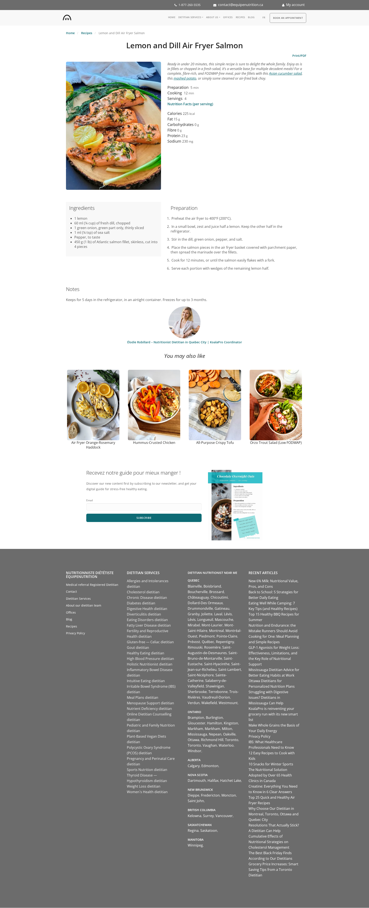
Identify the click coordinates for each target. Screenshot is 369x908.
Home (171, 17)
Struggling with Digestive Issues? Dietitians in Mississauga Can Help (268, 697)
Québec (208, 641)
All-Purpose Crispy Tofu (215, 442)
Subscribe (144, 518)
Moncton (228, 795)
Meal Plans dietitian (142, 697)
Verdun (194, 702)
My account (295, 4)
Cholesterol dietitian (143, 592)
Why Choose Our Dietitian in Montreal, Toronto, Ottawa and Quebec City (274, 814)
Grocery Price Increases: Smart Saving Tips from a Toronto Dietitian (273, 869)
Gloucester (196, 723)
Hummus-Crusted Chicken (154, 442)
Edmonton (209, 765)
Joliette (206, 614)
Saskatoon (208, 830)
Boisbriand (212, 586)
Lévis (228, 614)
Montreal (216, 630)
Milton (227, 728)
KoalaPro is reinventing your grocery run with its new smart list (273, 714)
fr (263, 17)
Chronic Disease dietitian (147, 597)
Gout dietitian (138, 647)
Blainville (195, 586)
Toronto (231, 739)
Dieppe (193, 795)
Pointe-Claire (227, 636)
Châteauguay (198, 597)
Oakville (229, 734)
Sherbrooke (197, 691)
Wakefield (209, 702)
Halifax (213, 780)
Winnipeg (195, 845)
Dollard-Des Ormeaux (205, 603)
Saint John (196, 800)
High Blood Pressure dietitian (150, 658)
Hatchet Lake (230, 780)
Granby (194, 614)
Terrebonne (218, 691)
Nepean (215, 734)
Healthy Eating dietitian (145, 653)
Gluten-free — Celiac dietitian (150, 642)
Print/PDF (299, 56)
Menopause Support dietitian (150, 703)
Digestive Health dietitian (147, 608)
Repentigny (225, 641)
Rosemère (212, 647)
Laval (218, 614)
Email (89, 500)
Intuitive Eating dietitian (146, 680)
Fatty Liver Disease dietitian (149, 625)
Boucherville (198, 591)
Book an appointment (288, 17)
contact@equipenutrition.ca (240, 4)
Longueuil (205, 619)
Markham (195, 728)
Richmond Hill (212, 739)
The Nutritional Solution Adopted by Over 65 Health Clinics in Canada (270, 775)
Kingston (231, 723)
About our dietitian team (83, 605)
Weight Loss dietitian (143, 786)
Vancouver (224, 815)
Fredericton (210, 795)
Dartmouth (197, 780)
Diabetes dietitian (141, 603)
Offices (228, 17)
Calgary (194, 765)
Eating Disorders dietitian (147, 619)
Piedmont (207, 636)
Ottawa (193, 739)
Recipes (240, 17)
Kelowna (194, 815)
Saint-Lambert (229, 669)
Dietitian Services (189, 17)
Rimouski (195, 647)
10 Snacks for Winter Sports (271, 764)
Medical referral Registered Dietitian (92, 585)
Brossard (216, 591)
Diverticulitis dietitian (144, 614)
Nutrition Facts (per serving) (190, 104)
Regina (193, 830)
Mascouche (224, 619)
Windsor (194, 751)
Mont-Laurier (212, 625)
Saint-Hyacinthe (217, 664)
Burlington (214, 717)
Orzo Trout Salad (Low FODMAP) (276, 442)
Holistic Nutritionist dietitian (149, 664)
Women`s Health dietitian (147, 792)
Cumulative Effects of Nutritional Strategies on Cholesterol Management (269, 842)
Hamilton (214, 723)
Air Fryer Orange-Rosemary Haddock (93, 445)
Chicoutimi (219, 597)
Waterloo (226, 745)
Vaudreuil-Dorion (216, 697)
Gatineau (222, 608)
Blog (251, 17)
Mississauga (197, 734)
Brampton (196, 717)
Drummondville (200, 608)
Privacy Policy (75, 633)
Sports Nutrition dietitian (147, 769)
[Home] (67, 16)
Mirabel (194, 625)
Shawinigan (215, 686)
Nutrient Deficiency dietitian (149, 708)
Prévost (194, 641)
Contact (71, 591)
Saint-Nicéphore (201, 675)
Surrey (208, 815)
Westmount (228, 702)
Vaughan (210, 745)
